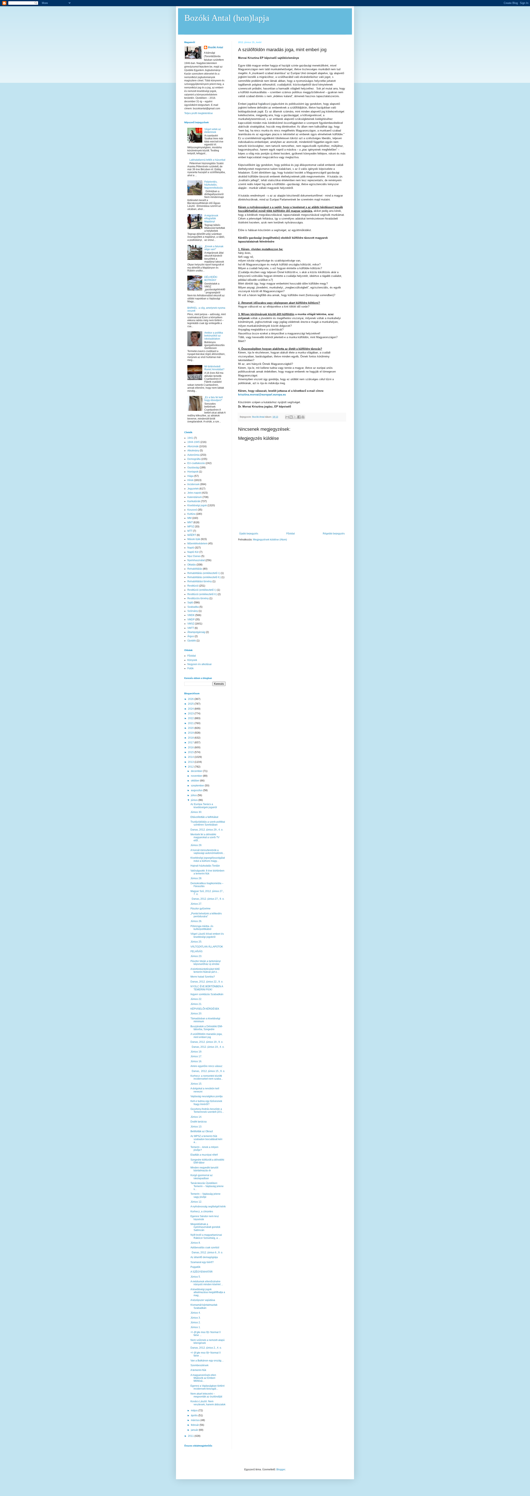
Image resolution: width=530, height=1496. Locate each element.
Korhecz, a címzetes (201, 1211)
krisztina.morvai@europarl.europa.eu (262, 394)
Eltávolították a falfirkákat (204, 817)
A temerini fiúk (198, 1370)
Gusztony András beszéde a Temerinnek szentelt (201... (207, 1110)
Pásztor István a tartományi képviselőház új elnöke (205, 963)
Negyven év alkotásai (199, 664)
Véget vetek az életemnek (212, 131)
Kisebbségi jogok (197, 505)
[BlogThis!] (291, 417)
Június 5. (195, 1276)
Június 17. (196, 1056)
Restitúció (193, 585)
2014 (191, 757)
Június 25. (196, 941)
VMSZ (190, 623)
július (194, 795)
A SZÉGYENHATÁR (201, 1271)
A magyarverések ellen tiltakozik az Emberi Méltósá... (203, 1378)
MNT (190, 522)
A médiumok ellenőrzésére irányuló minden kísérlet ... (206, 1283)
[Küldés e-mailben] (287, 417)
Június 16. (196, 1061)
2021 (191, 723)
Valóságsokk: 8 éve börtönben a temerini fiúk (207, 872)
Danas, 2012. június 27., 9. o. (207, 898)
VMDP (191, 619)
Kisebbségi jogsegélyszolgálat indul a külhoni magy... (207, 859)
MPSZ (190, 526)
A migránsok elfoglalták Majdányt (211, 218)
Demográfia (194, 459)
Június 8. (195, 1242)
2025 (191, 703)
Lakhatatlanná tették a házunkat (207, 159)
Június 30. (196, 812)
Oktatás (191, 564)
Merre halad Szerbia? (202, 976)
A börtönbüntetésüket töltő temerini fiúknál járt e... (205, 970)
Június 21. (196, 1004)
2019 (191, 732)
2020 (191, 728)
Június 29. (196, 845)
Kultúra (191, 513)
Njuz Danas (194, 556)
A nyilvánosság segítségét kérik (208, 1206)
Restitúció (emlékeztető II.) (202, 594)
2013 (191, 762)
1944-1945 (193, 442)
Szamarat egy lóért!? (202, 1262)
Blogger (280, 1469)
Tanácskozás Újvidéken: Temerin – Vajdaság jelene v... (207, 1186)
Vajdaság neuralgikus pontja (206, 1096)
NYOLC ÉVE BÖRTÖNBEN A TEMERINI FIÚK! (206, 988)
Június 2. (195, 1322)
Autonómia (193, 454)
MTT (189, 530)
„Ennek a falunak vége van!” (213, 248)
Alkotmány (193, 450)
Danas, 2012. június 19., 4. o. (207, 1046)
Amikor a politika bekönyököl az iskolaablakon (213, 335)
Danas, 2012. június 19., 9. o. (206, 1041)
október (195, 780)
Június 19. (196, 1051)
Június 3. (195, 1317)
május (194, 1410)
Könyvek (192, 660)
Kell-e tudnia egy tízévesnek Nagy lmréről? (206, 1102)
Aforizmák (193, 446)
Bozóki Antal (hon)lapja (226, 18)
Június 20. (196, 1013)
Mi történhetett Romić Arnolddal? (214, 368)
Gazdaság (193, 467)
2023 (191, 713)
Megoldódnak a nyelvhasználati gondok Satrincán (205, 1227)
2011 (191, 1436)
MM (189, 518)
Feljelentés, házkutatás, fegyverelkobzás (213, 184)
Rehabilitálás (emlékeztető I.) (203, 573)
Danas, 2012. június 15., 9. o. (207, 1071)
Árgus (190, 636)
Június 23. (196, 956)
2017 (191, 742)
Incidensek (193, 484)
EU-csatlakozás (196, 463)
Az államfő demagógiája (204, 1257)
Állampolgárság (196, 632)
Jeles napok (194, 492)
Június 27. (196, 903)
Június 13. (196, 1126)
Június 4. (195, 1312)
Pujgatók (195, 1267)
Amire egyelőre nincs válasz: (206, 1066)
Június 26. (196, 921)
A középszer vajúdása (202, 1300)
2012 (191, 766)
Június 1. (195, 1327)
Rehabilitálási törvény (199, 581)
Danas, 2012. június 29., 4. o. (206, 829)
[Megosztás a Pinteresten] (303, 417)
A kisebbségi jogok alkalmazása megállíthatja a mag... (207, 1292)
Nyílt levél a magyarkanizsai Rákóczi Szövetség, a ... (206, 1236)
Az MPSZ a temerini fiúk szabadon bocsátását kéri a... (206, 1139)
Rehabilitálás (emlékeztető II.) (204, 577)
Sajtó (190, 602)
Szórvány (192, 611)
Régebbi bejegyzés (334, 533)
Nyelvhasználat (196, 560)
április (194, 1415)
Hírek (190, 480)
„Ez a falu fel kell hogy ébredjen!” (213, 399)
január (195, 1429)
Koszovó (192, 509)
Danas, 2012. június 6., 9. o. (206, 1252)
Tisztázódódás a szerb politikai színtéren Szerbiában (207, 823)
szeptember (198, 785)
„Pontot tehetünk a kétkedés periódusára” (206, 915)
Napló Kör (193, 552)
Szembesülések (199, 1365)
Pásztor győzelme (200, 908)
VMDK (191, 615)
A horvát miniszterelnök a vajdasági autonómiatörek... (207, 852)
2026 (191, 699)
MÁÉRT (191, 535)
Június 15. (196, 1083)
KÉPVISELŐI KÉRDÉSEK (204, 1008)
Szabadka (193, 606)
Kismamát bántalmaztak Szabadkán (203, 1306)
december (197, 771)
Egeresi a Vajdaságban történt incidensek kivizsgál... (207, 1387)
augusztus (197, 790)
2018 (191, 737)
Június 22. (196, 999)
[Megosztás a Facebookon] (299, 417)
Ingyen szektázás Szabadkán (206, 994)
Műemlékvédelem (197, 543)
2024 (191, 708)
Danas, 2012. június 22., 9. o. (206, 981)
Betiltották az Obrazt (201, 1131)
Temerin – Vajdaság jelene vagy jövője (205, 1195)
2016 (191, 747)
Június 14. (196, 1116)
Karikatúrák (193, 501)
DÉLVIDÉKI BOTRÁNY (210, 278)
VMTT (190, 628)
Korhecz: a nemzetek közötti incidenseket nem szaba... (206, 1077)
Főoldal (290, 533)
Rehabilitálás (194, 568)
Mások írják (193, 539)
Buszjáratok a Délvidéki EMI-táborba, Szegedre (206, 1028)
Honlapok (192, 471)
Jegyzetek (193, 488)
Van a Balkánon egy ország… (207, 1360)
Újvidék (191, 640)
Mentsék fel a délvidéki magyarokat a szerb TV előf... (204, 837)
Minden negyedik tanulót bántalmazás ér (204, 1169)
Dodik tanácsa (198, 1121)
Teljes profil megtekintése (198, 113)
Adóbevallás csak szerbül (204, 1247)
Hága (190, 476)
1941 (190, 437)
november (197, 775)
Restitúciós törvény (198, 598)
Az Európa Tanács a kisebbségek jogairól (203, 806)
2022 (191, 718)
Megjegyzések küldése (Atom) (270, 539)
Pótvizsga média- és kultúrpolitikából (201, 928)
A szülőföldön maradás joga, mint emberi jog (206, 1035)
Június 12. (196, 1201)
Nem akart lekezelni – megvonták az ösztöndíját (206, 1395)
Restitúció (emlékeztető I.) (201, 589)
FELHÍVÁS (196, 951)
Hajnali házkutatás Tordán (205, 865)
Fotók (190, 668)
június (194, 800)
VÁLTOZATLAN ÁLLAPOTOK (206, 946)
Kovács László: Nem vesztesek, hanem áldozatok (207, 1403)
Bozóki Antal (215, 47)
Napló (190, 547)
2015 (191, 752)
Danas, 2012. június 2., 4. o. (206, 1347)
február (195, 1425)
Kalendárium (194, 497)
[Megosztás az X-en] (295, 417)
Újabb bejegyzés (248, 533)
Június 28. (196, 878)
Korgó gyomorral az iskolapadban (201, 1177)
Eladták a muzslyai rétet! (204, 1154)
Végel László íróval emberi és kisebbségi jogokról (207, 935)
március (195, 1420)
